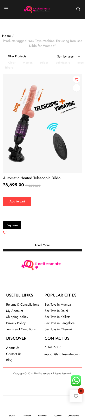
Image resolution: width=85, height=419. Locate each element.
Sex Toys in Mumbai (58, 304)
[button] (76, 79)
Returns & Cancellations (22, 304)
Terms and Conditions (20, 329)
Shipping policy (17, 316)
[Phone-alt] (31, 283)
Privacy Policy (16, 323)
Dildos (44, 63)
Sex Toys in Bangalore (59, 323)
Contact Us (13, 354)
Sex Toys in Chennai (58, 329)
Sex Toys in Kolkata (58, 316)
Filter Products (17, 56)
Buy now (12, 225)
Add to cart (17, 201)
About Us (12, 347)
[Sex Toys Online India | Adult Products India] (27, 8)
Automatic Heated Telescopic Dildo (31, 178)
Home (6, 35)
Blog (9, 360)
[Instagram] (42, 283)
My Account (14, 310)
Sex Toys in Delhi (56, 310)
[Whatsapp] (53, 283)
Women (28, 63)
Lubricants (63, 63)
